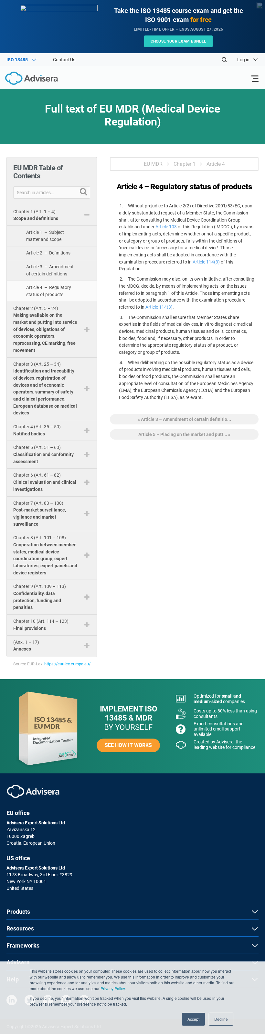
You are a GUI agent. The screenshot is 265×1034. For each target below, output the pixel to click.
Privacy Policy (113, 988)
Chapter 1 (185, 164)
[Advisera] (24, 79)
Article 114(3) (206, 261)
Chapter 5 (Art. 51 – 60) (43, 454)
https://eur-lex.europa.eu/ (67, 663)
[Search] (224, 60)
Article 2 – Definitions (48, 252)
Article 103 (166, 226)
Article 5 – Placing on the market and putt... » (184, 434)
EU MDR (153, 164)
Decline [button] (221, 1019)
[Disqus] (184, 536)
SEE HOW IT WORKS (128, 745)
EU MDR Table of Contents (38, 172)
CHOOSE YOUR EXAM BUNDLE (179, 41)
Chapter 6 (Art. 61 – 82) (44, 482)
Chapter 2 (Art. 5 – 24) (45, 329)
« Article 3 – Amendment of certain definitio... (184, 419)
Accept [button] (193, 1019)
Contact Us (64, 59)
